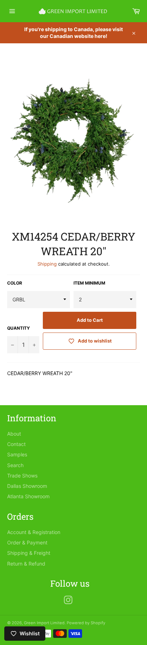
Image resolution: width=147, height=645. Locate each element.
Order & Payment (27, 542)
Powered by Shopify (86, 622)
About (14, 434)
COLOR (14, 283)
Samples (17, 454)
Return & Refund (26, 564)
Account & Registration (33, 532)
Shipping (47, 264)
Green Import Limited (44, 622)
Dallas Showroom (27, 486)
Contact (16, 444)
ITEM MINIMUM (89, 283)
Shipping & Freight (28, 553)
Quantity (18, 328)
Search (15, 465)
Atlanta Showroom (28, 496)
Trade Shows (22, 475)
